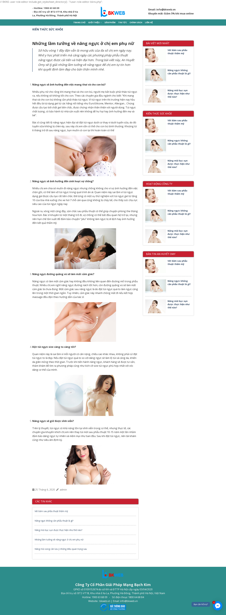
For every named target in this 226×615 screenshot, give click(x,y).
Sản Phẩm (110, 22)
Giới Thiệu (94, 22)
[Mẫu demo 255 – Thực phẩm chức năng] (113, 11)
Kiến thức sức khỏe (47, 29)
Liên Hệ (149, 22)
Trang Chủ (79, 22)
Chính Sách (136, 22)
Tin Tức (122, 22)
